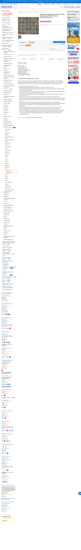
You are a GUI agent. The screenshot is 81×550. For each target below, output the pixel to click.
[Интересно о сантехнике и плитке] (73, 53)
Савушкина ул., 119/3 (7, 375)
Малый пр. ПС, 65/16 (7, 410)
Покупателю (46, 4)
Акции (40, 4)
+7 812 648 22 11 (15, 4)
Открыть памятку (21, 117)
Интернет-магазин (5, 294)
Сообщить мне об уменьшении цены (55, 49)
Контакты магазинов (7, 293)
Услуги (72, 4)
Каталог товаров (6, 10)
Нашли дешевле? (52, 48)
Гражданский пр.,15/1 (7, 317)
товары (10, 344)
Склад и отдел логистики (8, 485)
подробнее (4, 510)
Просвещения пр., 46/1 (8, 444)
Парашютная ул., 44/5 (7, 433)
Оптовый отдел (66, 4)
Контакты (59, 4)
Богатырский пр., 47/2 (7, 303)
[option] (23, 59)
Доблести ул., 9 (6, 331)
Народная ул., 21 (6, 421)
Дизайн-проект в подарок (46, 21)
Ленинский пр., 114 (7, 400)
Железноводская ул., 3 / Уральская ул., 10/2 (8, 361)
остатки (10, 397)
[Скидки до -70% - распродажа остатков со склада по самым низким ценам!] (73, 74)
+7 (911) (5, 312)
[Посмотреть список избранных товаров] (67, 7)
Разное (78, 4)
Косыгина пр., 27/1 (7, 389)
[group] (28, 27)
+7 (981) (5, 299)
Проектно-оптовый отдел (8, 501)
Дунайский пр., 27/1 (7, 348)
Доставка (53, 4)
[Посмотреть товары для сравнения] (64, 7)
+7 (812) (7, 296)
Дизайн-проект (73, 11)
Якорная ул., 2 (6, 475)
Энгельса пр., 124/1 (7, 456)
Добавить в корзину (60, 42)
